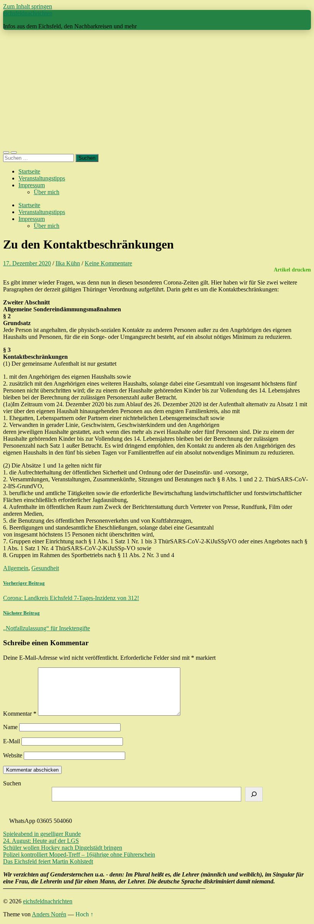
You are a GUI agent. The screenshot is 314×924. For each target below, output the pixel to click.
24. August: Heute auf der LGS (41, 840)
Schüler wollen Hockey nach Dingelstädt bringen (62, 847)
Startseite (29, 171)
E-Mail (11, 741)
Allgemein (15, 568)
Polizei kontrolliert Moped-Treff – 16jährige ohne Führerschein (79, 854)
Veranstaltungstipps (41, 178)
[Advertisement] (157, 89)
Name (10, 727)
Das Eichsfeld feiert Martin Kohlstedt (48, 861)
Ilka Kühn (68, 263)
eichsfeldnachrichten (27, 13)
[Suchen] (254, 794)
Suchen (12, 783)
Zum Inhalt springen (27, 6)
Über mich (46, 192)
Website (12, 755)
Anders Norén (49, 914)
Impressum (31, 185)
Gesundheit (45, 568)
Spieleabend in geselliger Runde (42, 834)
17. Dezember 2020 (27, 263)
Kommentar (19, 713)
